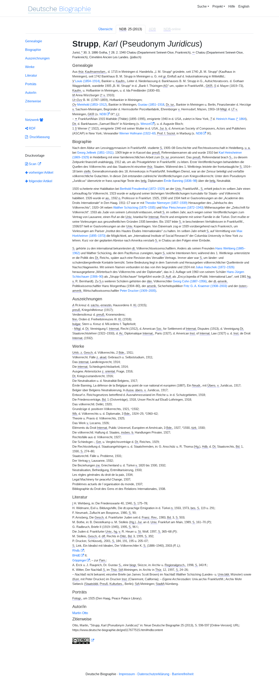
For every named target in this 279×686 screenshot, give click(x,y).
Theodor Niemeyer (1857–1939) (166, 202)
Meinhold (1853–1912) (92, 104)
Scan (32, 164)
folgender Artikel (40, 181)
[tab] (130, 29)
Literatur (31, 75)
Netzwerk (32, 120)
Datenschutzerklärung (153, 674)
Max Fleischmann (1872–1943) (183, 207)
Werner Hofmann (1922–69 (137, 133)
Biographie (33, 49)
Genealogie (33, 41)
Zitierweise (33, 101)
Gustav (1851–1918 (151, 104)
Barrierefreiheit (182, 674)
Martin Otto (80, 613)
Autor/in (30, 92)
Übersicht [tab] (105, 29)
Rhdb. (76, 550)
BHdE (76, 555)
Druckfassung (39, 137)
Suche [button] (202, 6)
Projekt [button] (217, 6)
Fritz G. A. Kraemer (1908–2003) (205, 286)
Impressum (127, 674)
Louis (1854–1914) (87, 81)
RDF (32, 128)
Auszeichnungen (37, 58)
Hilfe (231, 6)
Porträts (30, 84)
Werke (30, 67)
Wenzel (146, 123)
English (243, 6)
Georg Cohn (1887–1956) (190, 281)
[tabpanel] (139, 342)
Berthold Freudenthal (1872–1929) (142, 188)
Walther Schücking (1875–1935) (134, 207)
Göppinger (79, 560)
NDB (102, 114)
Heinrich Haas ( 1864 (231, 119)
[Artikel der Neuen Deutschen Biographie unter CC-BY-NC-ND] (83, 640)
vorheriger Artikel (41, 172)
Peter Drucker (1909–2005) (138, 290)
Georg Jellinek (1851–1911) (95, 152)
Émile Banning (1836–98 (180, 180)
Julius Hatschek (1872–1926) (214, 267)
